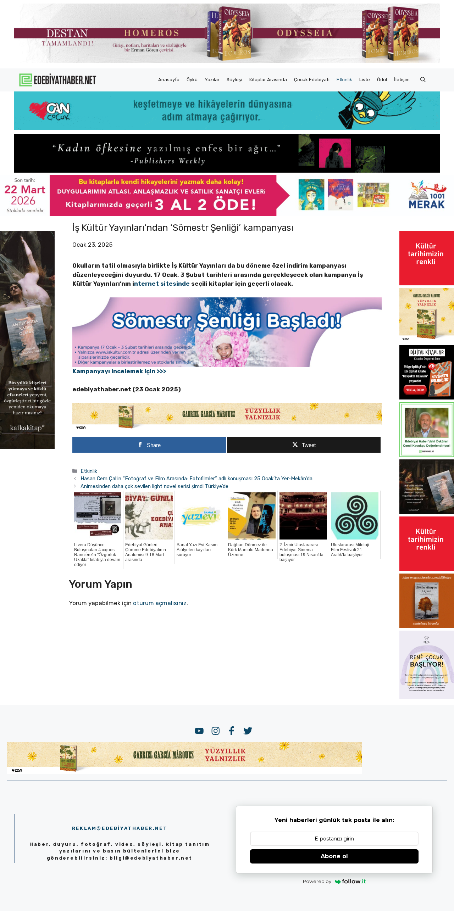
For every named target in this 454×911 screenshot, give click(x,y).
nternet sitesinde (162, 283)
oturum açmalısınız (160, 603)
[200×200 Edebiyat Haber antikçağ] (426, 511)
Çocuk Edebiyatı (312, 79)
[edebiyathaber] (227, 170)
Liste (364, 79)
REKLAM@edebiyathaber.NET (119, 828)
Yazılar (212, 79)
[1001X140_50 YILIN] (227, 61)
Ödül (382, 79)
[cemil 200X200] (426, 454)
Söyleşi (234, 79)
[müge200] (426, 397)
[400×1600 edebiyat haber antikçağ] (27, 446)
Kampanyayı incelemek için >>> (119, 371)
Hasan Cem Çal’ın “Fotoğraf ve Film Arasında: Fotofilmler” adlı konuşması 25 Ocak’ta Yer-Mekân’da (196, 478)
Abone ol (334, 856)
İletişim (402, 79)
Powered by (317, 881)
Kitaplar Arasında (268, 79)
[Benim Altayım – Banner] (426, 626)
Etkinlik (344, 79)
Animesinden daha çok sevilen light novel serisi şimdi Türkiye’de (154, 486)
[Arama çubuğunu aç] (423, 79)
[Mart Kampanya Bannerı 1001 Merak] (227, 213)
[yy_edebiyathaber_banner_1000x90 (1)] (227, 428)
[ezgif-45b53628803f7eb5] (227, 127)
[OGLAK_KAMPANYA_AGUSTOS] (426, 283)
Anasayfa (168, 79)
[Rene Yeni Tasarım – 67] (426, 696)
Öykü (192, 79)
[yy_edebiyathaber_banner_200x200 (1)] (426, 340)
